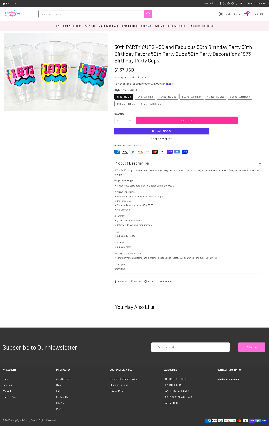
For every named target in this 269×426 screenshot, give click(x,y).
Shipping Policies (119, 384)
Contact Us (62, 396)
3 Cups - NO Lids (167, 96)
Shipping (118, 77)
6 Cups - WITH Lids (240, 96)
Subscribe (252, 347)
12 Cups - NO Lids (126, 104)
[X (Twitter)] (224, 3)
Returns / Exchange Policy (123, 378)
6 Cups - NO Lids (215, 96)
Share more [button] (166, 281)
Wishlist (6, 390)
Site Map (60, 402)
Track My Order (9, 396)
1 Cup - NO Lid (124, 96)
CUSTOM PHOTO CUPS (175, 378)
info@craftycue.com (228, 379)
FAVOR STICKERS (173, 384)
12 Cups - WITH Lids (150, 104)
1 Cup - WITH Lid (145, 96)
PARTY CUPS (171, 402)
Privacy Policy (117, 390)
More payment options (161, 138)
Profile (59, 408)
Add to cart (187, 120)
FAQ (58, 390)
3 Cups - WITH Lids (192, 96)
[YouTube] (241, 3)
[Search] (148, 14)
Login (5, 378)
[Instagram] (233, 3)
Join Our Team (63, 378)
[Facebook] (220, 3)
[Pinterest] (229, 3)
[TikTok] (237, 3)
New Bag (7, 384)
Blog (58, 384)
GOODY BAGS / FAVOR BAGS (178, 396)
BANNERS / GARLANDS (176, 390)
